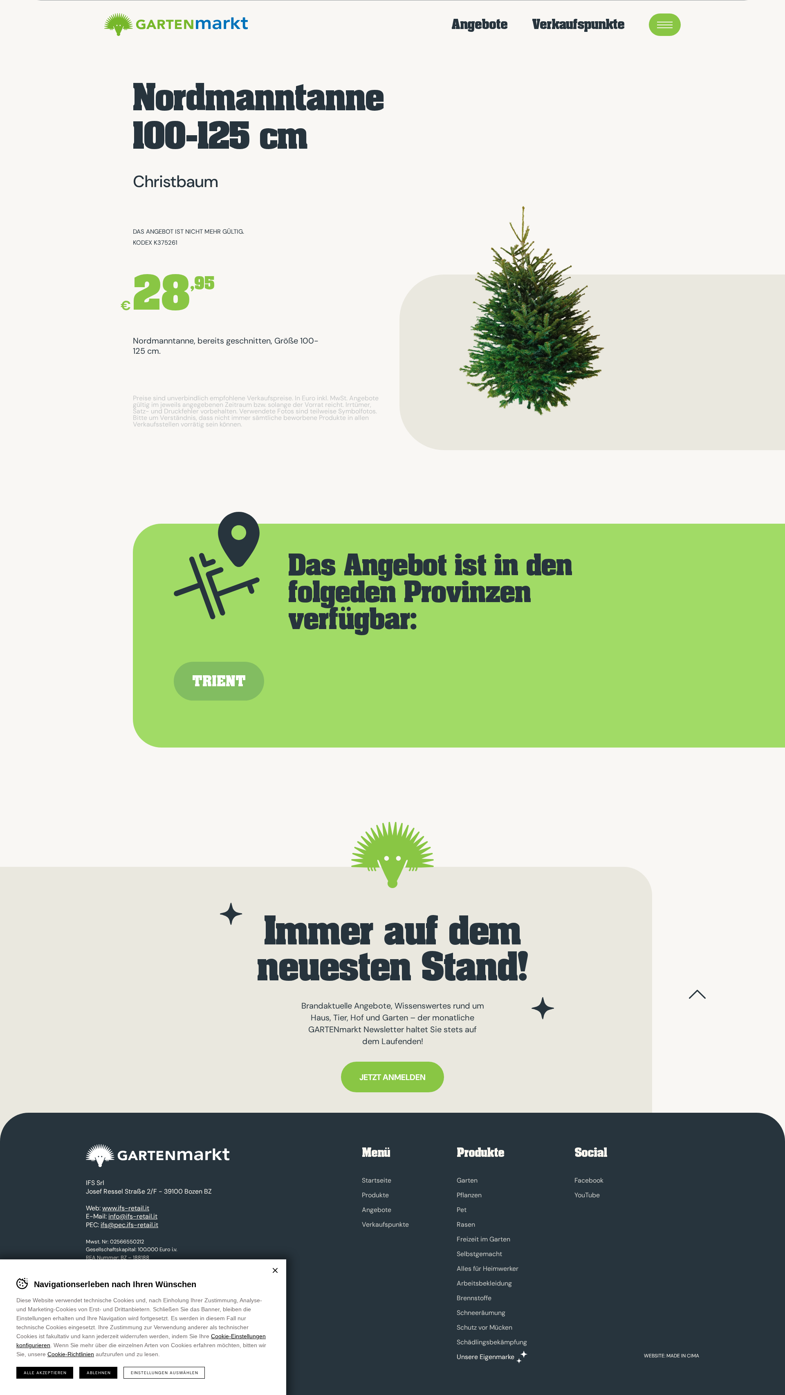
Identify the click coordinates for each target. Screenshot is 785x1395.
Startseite (376, 1180)
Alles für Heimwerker (487, 1268)
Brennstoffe (474, 1298)
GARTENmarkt (176, 24)
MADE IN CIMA (682, 1356)
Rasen (466, 1224)
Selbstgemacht (479, 1254)
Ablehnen (99, 1372)
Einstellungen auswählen (164, 1372)
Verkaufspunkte (578, 24)
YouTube (587, 1195)
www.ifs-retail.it (125, 1208)
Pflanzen (469, 1195)
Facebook (588, 1180)
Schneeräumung (481, 1312)
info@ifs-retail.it (132, 1216)
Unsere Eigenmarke (485, 1357)
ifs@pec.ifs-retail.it (129, 1225)
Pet (462, 1209)
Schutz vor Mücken (484, 1327)
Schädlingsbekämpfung (492, 1342)
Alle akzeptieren (45, 1372)
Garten (467, 1180)
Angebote (479, 24)
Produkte (375, 1195)
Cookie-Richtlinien (70, 1354)
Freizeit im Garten (483, 1239)
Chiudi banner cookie (275, 1270)
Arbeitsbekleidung (484, 1283)
